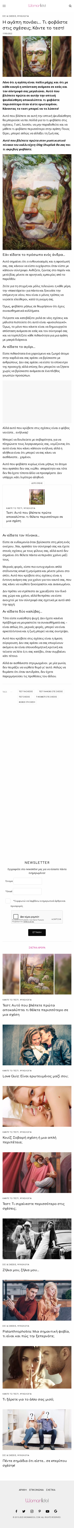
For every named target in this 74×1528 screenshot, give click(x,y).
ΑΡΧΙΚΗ (23, 1490)
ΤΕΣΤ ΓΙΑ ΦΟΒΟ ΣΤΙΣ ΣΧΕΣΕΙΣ (51, 691)
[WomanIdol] (37, 6)
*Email (8, 891)
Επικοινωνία (36, 1490)
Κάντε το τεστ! (14, 508)
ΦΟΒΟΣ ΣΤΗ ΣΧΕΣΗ (27, 702)
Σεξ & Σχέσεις (9, 16)
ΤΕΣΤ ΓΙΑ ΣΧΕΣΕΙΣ (26, 691)
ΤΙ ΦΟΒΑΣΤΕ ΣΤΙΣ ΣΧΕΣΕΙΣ (46, 697)
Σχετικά (50, 1490)
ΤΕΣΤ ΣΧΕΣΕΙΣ (24, 697)
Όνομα (9, 881)
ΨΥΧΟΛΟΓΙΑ (23, 16)
